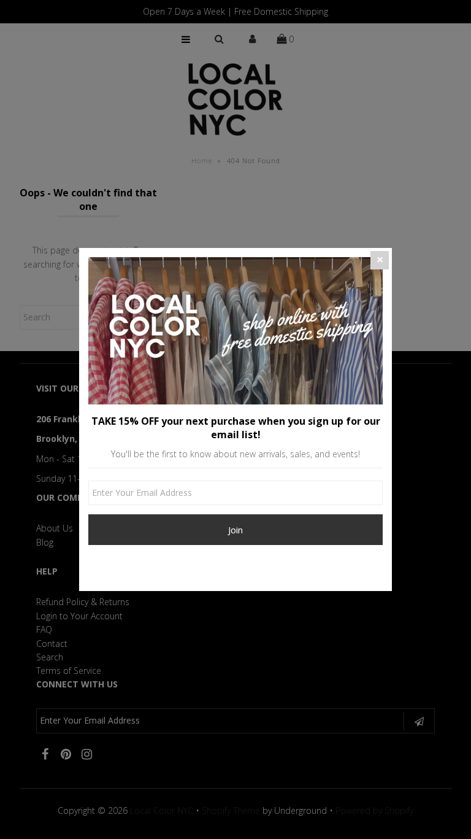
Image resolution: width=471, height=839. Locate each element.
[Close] (379, 260)
